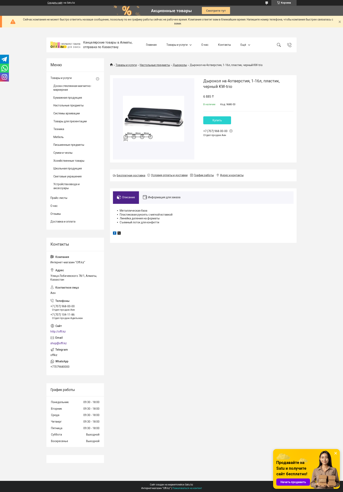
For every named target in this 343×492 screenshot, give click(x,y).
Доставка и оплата (62, 221)
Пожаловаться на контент (187, 488)
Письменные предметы (68, 144)
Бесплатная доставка (131, 175)
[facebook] (114, 233)
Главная (151, 44)
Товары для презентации (70, 121)
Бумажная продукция (67, 97)
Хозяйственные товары (68, 160)
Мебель (58, 137)
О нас (204, 44)
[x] (119, 233)
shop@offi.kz (58, 343)
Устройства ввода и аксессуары (66, 186)
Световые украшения (67, 176)
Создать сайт (55, 2)
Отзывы (55, 213)
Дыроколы (180, 65)
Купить (217, 120)
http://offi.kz (58, 331)
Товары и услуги (177, 44)
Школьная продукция (67, 168)
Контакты (224, 44)
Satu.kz (189, 484)
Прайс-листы (58, 197)
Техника (58, 129)
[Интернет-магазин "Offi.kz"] (65, 45)
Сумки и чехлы (62, 152)
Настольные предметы (155, 65)
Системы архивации (66, 113)
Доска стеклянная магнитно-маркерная (72, 87)
